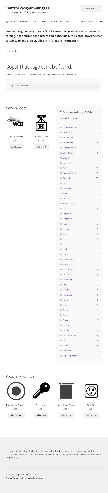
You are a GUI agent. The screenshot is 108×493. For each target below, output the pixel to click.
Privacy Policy (12, 478)
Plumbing (67, 279)
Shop (44, 21)
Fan (64, 183)
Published (67, 294)
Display (66, 157)
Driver (65, 168)
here (47, 41)
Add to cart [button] (16, 147)
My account (11, 21)
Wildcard (67, 350)
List (64, 244)
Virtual (66, 345)
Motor (66, 264)
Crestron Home (62, 451)
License (66, 229)
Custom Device (69, 147)
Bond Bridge (68, 142)
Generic (66, 198)
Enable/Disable (70, 173)
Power (66, 289)
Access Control (69, 127)
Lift (64, 234)
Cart (35, 21)
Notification (68, 269)
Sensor (66, 310)
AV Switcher (68, 137)
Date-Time (68, 152)
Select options (16, 415)
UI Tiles (66, 330)
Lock (65, 249)
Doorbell (67, 163)
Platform (67, 274)
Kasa (65, 223)
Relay (65, 300)
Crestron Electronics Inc (43, 451)
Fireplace (67, 188)
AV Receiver (68, 132)
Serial (65, 315)
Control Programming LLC (28, 8)
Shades (66, 320)
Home (11, 51)
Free (65, 193)
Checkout (24, 21)
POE (65, 284)
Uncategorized (69, 335)
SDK (65, 305)
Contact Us (56, 21)
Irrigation (67, 218)
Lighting (67, 239)
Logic (65, 254)
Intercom (67, 213)
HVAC (65, 208)
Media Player (68, 259)
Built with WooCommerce (31, 478)
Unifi (65, 340)
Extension (67, 178)
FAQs (68, 21)
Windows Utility (70, 355)
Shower (66, 325)
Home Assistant (70, 203)
